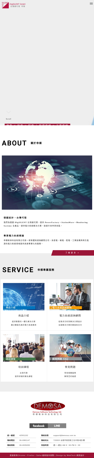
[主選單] (91, 3)
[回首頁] (14, 5)
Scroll (8, 119)
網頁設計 (80, 455)
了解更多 (71, 253)
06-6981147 (24, 440)
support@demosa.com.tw (64, 435)
